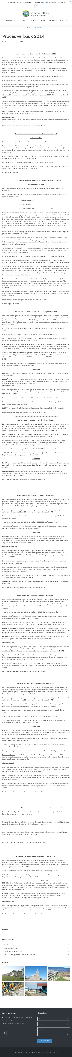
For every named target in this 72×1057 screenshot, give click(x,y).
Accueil (30, 27)
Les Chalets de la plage (11, 948)
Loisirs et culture (38, 20)
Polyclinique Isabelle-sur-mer (13, 951)
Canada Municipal (9, 945)
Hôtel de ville (11, 20)
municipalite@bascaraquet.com (14, 1023)
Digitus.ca (55, 1052)
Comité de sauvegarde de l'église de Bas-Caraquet (19, 955)
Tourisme (63, 20)
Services (24, 20)
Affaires (52, 20)
